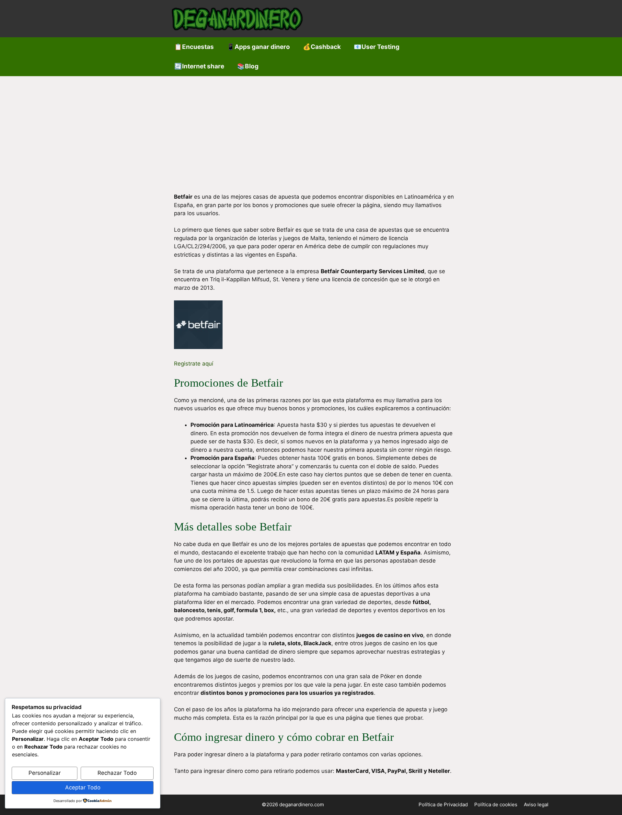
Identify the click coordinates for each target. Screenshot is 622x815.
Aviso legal (536, 804)
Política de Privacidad (443, 804)
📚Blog (248, 66)
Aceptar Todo (82, 787)
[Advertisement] (311, 124)
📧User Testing (376, 47)
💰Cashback (322, 47)
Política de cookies (495, 804)
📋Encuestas (194, 47)
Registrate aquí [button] (193, 363)
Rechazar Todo (117, 773)
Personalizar (45, 773)
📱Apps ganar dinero (258, 47)
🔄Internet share (199, 66)
